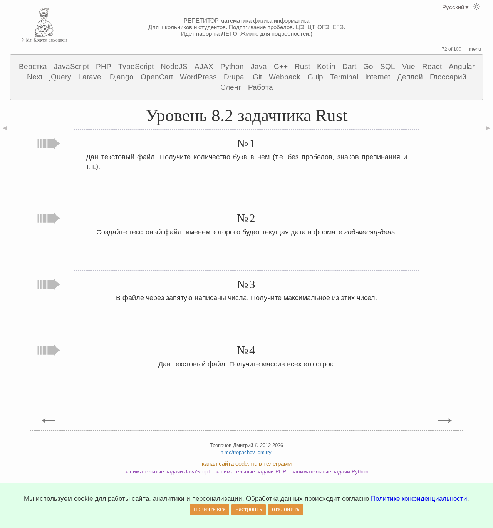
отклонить (285, 509)
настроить (248, 509)
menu (475, 49)
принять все (209, 509)
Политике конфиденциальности (419, 498)
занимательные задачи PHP (250, 471)
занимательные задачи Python (330, 471)
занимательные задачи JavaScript (167, 471)
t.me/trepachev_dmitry (246, 452)
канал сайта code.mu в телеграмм (247, 463)
